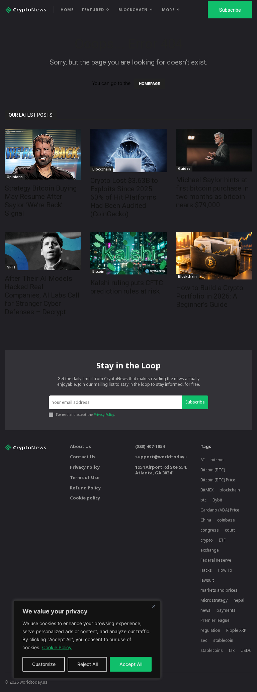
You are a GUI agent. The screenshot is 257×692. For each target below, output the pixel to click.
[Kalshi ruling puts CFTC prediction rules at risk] (128, 253)
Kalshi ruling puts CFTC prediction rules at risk (126, 287)
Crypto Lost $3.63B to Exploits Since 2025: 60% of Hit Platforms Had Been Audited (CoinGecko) (124, 197)
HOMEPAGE (149, 83)
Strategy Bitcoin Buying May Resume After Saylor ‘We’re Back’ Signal (41, 200)
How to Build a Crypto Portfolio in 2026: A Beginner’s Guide (209, 296)
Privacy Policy (104, 414)
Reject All (87, 664)
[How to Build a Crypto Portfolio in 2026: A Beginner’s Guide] (214, 256)
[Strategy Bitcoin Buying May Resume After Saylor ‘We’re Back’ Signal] (43, 154)
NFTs (11, 267)
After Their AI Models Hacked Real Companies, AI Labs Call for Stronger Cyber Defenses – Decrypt (42, 295)
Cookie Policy (57, 647)
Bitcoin (98, 271)
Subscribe (195, 402)
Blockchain (101, 169)
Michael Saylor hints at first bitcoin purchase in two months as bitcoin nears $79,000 (212, 192)
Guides (184, 168)
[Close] (154, 606)
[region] (87, 639)
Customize (44, 664)
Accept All (130, 664)
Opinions (15, 177)
